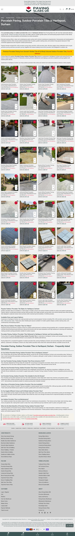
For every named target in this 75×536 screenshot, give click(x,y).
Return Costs (4, 501)
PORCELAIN (30, 428)
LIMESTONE (36, 428)
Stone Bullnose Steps (6, 456)
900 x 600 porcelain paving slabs (22, 45)
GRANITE (24, 428)
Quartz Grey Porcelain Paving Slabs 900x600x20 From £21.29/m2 (45, 86)
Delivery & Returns (43, 471)
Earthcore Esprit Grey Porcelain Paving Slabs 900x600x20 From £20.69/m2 (65, 193)
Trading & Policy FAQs (44, 464)
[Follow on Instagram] (44, 513)
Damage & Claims (43, 477)
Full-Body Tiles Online (44, 503)
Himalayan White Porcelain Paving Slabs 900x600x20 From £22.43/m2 (9, 220)
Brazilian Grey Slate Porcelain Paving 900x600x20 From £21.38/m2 (27, 140)
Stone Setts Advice (43, 450)
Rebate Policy (4, 503)
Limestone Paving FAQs (7, 473)
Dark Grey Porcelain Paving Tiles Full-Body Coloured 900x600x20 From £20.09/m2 (46, 113)
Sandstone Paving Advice (45, 440)
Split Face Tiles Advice (44, 452)
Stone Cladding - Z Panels (7, 450)
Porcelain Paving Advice (44, 438)
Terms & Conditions (43, 482)
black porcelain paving (18, 47)
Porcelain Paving (10, 17)
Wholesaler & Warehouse (45, 501)
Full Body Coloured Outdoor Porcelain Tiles (53, 51)
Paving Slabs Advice (44, 436)
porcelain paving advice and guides (11, 418)
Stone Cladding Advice (44, 454)
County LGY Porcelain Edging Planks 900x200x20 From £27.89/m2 (45, 247)
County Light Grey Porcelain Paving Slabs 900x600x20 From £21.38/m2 (28, 113)
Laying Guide (4, 505)
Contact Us (41, 510)
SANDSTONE (18, 428)
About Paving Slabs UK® (45, 492)
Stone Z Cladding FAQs (6, 480)
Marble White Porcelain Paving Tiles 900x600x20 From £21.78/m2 (46, 167)
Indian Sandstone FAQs (7, 468)
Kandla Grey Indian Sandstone (8, 440)
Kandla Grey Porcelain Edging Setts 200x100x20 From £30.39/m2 (64, 301)
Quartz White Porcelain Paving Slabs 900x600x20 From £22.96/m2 (46, 193)
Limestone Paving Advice (45, 445)
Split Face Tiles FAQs (6, 482)
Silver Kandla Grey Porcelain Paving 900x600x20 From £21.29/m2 (27, 220)
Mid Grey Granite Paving (7, 438)
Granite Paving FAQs (6, 471)
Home (2, 17)
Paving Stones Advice (44, 447)
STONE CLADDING (51, 428)
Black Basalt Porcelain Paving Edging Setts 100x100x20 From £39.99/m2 (9, 274)
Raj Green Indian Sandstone (8, 443)
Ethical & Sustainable (44, 484)
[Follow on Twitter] (42, 513)
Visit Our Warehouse (6, 499)
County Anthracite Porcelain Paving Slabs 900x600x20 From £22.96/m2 (9, 140)
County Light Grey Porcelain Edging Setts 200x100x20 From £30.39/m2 (46, 301)
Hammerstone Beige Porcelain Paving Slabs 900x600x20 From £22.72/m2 (65, 113)
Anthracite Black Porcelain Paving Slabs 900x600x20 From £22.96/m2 (28, 193)
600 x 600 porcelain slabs (40, 45)
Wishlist (3, 496)
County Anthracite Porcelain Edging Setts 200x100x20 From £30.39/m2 (9, 301)
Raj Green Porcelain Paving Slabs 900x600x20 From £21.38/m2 (64, 167)
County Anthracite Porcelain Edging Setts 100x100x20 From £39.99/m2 (65, 274)
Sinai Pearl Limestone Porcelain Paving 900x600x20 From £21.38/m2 (9, 193)
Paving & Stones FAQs (44, 508)
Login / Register (5, 492)
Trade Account (4, 510)
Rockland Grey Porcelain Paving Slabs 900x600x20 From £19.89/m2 (46, 274)
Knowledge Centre (43, 505)
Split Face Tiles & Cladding (7, 447)
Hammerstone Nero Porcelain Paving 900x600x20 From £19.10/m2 (45, 220)
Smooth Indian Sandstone (7, 445)
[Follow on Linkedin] (47, 513)
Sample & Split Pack (44, 473)
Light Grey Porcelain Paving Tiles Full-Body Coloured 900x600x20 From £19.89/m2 (46, 140)
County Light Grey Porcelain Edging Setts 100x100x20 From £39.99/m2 (65, 247)
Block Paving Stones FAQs (7, 475)
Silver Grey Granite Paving (7, 436)
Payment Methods (5, 508)
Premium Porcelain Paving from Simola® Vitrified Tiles (20, 51)
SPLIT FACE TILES (60, 428)
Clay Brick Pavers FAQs (7, 477)
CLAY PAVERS (43, 428)
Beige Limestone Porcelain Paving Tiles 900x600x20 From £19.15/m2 (28, 167)
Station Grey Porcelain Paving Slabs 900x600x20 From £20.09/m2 (27, 86)
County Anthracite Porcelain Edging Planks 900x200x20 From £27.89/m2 (8, 247)
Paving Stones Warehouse (45, 499)
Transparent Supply (43, 480)
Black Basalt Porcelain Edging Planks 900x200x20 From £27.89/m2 (27, 247)
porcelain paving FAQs (32, 418)
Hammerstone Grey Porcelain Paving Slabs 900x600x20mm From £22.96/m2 (9, 86)
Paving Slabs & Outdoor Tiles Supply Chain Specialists (37, 1)
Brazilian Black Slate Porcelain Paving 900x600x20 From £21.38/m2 (9, 167)
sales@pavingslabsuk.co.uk (44, 3)
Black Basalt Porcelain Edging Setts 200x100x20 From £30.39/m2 (27, 301)
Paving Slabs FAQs (5, 464)
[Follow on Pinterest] (50, 513)
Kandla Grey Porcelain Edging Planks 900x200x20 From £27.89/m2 (64, 220)
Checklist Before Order (44, 475)
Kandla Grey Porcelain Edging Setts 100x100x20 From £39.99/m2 (27, 274)
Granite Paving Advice (44, 443)
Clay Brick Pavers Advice (45, 456)
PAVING (13, 428)
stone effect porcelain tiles (47, 47)
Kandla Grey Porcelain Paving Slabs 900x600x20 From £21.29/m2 (8, 113)
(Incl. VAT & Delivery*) (14, 87)
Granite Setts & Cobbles (7, 452)
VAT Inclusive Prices (44, 466)
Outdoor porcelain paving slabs (17, 34)
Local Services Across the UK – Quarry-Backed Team (37, 4)
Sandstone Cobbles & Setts (8, 454)
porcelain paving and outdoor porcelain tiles (45, 415)
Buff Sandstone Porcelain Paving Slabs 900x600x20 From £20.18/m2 (65, 86)
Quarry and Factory (43, 496)
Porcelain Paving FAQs (6, 466)
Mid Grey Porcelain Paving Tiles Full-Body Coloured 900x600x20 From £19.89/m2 (65, 140)
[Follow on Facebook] (39, 513)
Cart (2, 494)
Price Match (42, 468)
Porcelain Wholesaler (44, 494)
